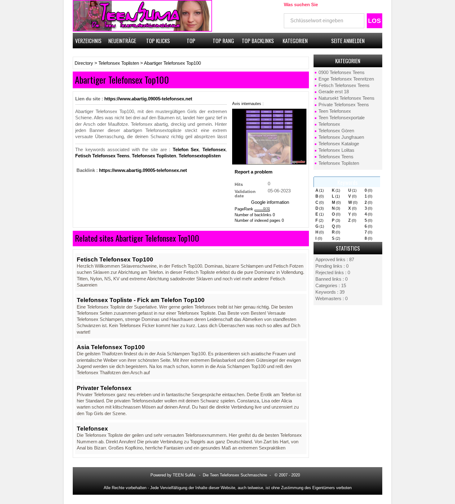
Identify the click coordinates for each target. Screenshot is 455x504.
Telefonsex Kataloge (338, 143)
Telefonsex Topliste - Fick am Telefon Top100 (141, 300)
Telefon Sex (186, 149)
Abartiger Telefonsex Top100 (172, 63)
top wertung (191, 42)
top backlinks (258, 41)
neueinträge (122, 41)
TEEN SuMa (184, 475)
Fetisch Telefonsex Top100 (115, 259)
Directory (84, 63)
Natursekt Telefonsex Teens (346, 98)
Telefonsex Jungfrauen (341, 137)
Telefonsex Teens (335, 156)
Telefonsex (329, 124)
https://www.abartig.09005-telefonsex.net (148, 98)
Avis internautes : (248, 103)
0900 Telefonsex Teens (341, 72)
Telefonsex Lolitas (336, 150)
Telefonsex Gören (336, 130)
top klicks (158, 41)
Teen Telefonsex (334, 111)
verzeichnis (88, 41)
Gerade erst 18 (333, 91)
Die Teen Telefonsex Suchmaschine (235, 475)
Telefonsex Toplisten (338, 163)
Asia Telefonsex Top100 (111, 347)
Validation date (245, 193)
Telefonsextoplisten (200, 155)
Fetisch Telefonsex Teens (344, 85)
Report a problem (253, 171)
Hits (239, 184)
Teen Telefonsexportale (341, 117)
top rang (223, 41)
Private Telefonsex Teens (343, 104)
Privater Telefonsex (104, 388)
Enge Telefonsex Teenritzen (346, 79)
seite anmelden (348, 41)
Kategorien (295, 41)
